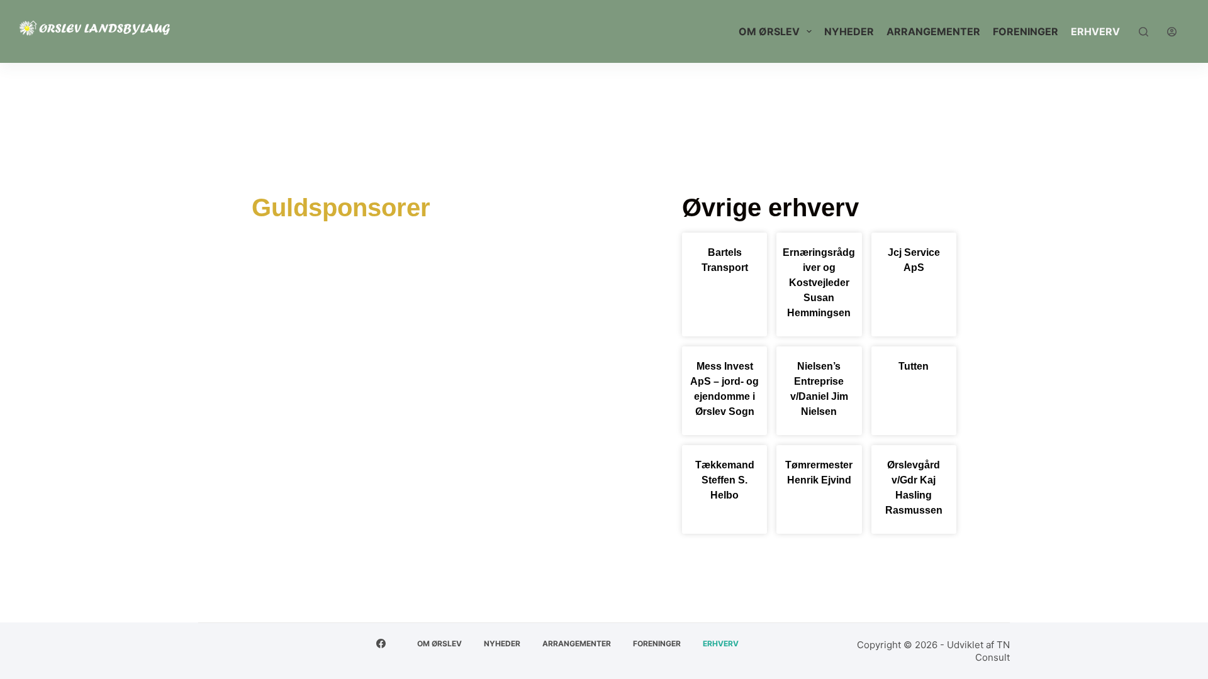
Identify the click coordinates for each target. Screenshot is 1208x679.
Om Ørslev (769, 31)
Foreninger (1025, 31)
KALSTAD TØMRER (313, 301)
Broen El (487, 263)
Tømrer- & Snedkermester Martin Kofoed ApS (395, 339)
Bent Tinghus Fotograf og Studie (356, 263)
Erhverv (1095, 31)
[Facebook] (381, 643)
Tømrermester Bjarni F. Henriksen (359, 377)
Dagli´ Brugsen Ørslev (585, 263)
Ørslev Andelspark (525, 377)
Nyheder (849, 31)
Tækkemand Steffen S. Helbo (724, 480)
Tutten (913, 366)
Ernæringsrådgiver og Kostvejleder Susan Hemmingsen (819, 282)
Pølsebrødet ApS (427, 301)
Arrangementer (933, 31)
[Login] (1172, 31)
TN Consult (992, 651)
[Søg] (1143, 31)
